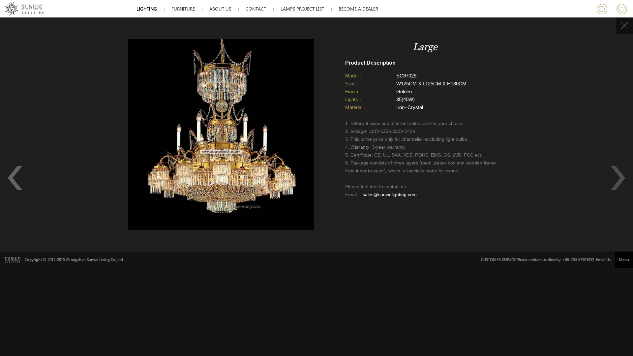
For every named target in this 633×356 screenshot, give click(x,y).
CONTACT (256, 9)
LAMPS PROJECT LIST (302, 9)
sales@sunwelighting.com (389, 194)
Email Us (603, 259)
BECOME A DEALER (358, 9)
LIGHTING (146, 9)
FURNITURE (183, 9)
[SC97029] (221, 228)
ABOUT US (220, 9)
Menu (624, 259)
